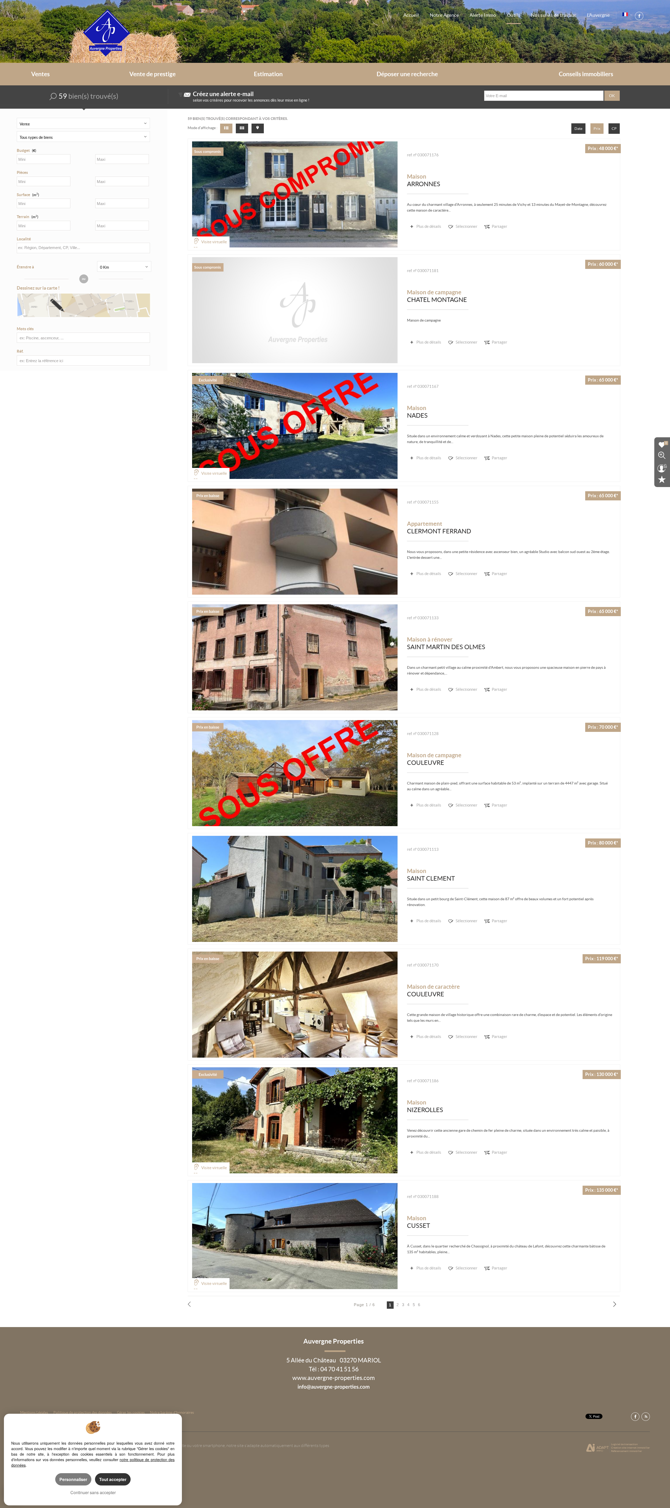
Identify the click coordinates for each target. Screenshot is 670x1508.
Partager (499, 226)
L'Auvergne (598, 15)
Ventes (40, 74)
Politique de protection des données (82, 1413)
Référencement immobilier (626, 1451)
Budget (23, 150)
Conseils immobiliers (586, 74)
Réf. (20, 351)
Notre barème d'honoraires (172, 1413)
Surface (28, 194)
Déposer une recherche (407, 74)
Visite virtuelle (214, 242)
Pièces (22, 172)
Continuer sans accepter (93, 1492)
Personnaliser (73, 1479)
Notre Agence (444, 15)
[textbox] (82, 247)
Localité (24, 239)
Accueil (411, 15)
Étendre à (25, 267)
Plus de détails (428, 226)
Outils (513, 15)
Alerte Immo (483, 15)
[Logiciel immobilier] (597, 1448)
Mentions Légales (34, 1413)
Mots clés (25, 329)
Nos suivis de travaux (553, 15)
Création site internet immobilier (630, 1447)
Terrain (27, 216)
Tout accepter (112, 1479)
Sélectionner (466, 226)
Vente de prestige (152, 74)
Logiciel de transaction (624, 1444)
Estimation (268, 74)
